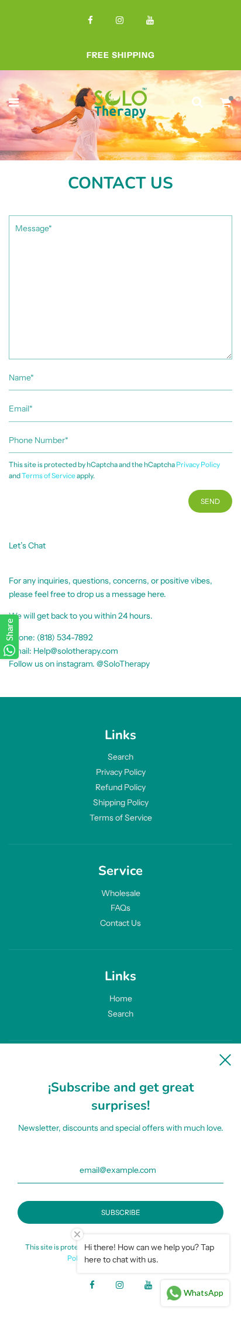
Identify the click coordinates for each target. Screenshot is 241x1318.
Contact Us (120, 923)
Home (120, 998)
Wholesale (120, 893)
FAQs (120, 907)
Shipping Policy (121, 802)
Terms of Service (48, 475)
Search (120, 756)
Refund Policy (120, 787)
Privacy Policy (198, 464)
